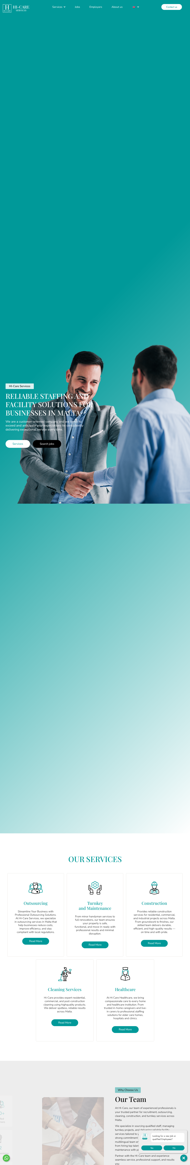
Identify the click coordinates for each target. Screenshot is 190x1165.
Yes (151, 1148)
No (174, 1148)
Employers (95, 7)
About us (117, 7)
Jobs (77, 7)
